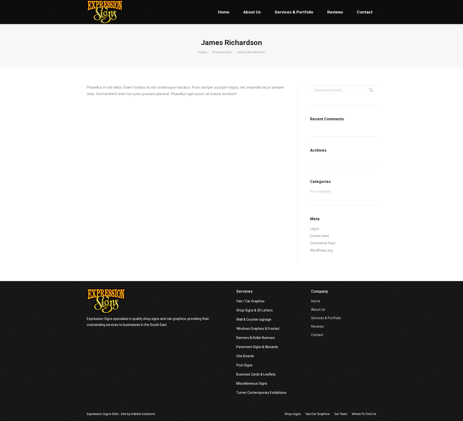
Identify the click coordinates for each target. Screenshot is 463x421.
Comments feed (322, 243)
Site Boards (245, 356)
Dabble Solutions (143, 414)
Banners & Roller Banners (255, 338)
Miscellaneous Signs (251, 383)
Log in (314, 229)
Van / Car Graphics (250, 301)
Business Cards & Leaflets (256, 374)
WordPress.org (321, 250)
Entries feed (319, 236)
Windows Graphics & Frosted (257, 328)
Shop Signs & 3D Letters (254, 310)
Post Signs (244, 365)
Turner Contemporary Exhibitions (261, 393)
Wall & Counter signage (253, 319)
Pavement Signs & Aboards (257, 347)
